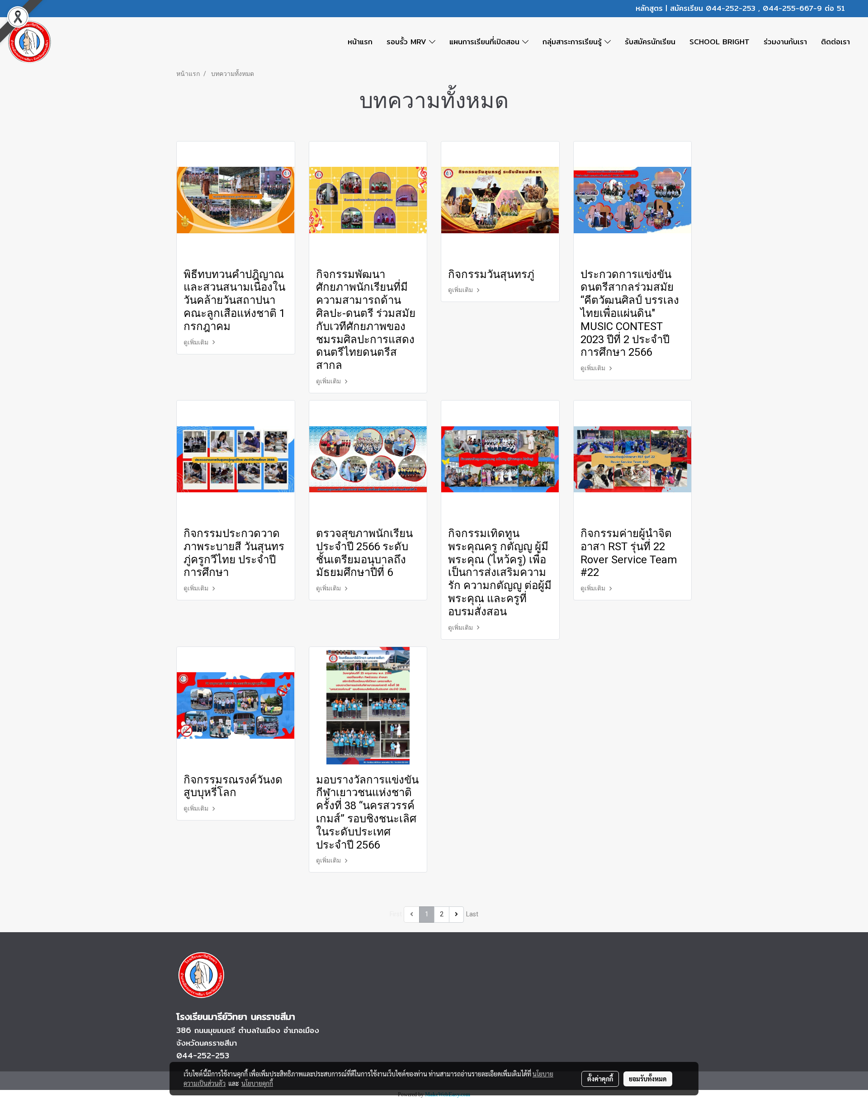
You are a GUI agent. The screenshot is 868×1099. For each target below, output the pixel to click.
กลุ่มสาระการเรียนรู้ (573, 41)
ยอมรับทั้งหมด (648, 1079)
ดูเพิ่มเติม (197, 342)
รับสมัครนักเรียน (650, 41)
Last (472, 914)
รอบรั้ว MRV (408, 41)
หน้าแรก (360, 41)
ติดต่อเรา (835, 41)
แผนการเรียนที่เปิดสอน (485, 41)
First (396, 914)
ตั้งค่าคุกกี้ (600, 1079)
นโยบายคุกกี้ (257, 1083)
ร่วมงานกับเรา (785, 41)
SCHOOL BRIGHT (719, 41)
